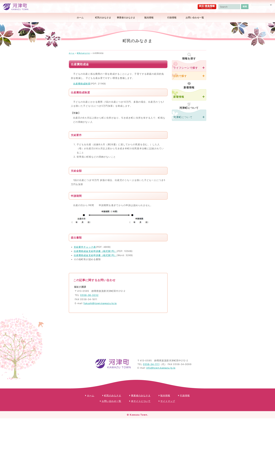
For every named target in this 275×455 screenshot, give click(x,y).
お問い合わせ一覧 (195, 17)
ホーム (80, 17)
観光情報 (149, 17)
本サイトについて (141, 401)
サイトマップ (167, 401)
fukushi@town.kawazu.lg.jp (100, 303)
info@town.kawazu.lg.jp (160, 367)
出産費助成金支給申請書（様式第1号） (95, 251)
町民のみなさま (103, 17)
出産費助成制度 (81, 83)
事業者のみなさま (126, 17)
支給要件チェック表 (85, 246)
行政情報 (171, 17)
